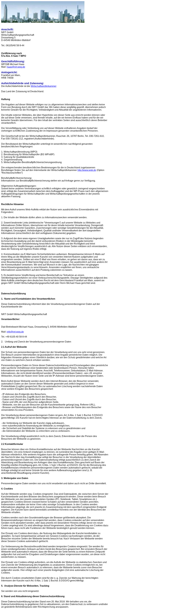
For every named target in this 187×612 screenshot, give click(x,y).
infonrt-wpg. (15, 332)
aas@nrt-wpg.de (16, 67)
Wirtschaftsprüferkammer (43, 86)
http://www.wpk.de (86, 170)
